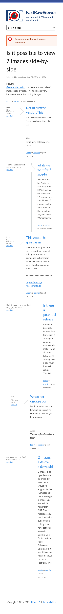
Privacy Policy (49, 602)
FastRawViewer (41, 12)
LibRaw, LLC (35, 602)
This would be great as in (36, 239)
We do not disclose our (38, 399)
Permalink (9, 116)
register (17, 101)
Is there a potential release (49, 312)
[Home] (16, 16)
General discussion (15, 87)
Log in (8, 101)
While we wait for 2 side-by (44, 170)
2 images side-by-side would (45, 462)
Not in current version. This (36, 110)
